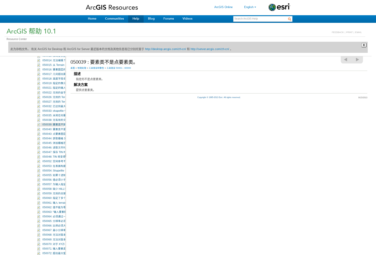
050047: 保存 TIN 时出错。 (58, 152)
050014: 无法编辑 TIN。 (56, 60)
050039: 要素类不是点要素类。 (60, 124)
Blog (151, 18)
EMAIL (358, 32)
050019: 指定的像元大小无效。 (60, 83)
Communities (114, 18)
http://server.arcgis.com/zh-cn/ (210, 49)
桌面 (72, 68)
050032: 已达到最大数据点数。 (60, 106)
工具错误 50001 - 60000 (119, 68)
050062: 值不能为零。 (55, 207)
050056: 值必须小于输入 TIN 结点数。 (64, 179)
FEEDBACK (338, 32)
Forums (168, 18)
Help (136, 18)
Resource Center (17, 39)
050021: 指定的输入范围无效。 (60, 88)
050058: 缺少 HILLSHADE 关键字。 (63, 189)
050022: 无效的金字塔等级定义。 (62, 92)
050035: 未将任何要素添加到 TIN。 (63, 115)
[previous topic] (345, 59)
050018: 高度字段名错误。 (58, 78)
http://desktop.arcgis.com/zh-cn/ (165, 49)
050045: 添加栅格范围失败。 (59, 143)
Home (92, 18)
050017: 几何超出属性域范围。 (60, 74)
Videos (187, 18)
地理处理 (81, 68)
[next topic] (357, 59)
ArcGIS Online (223, 7)
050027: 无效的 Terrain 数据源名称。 (64, 101)
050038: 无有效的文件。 (56, 120)
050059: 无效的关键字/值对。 (59, 193)
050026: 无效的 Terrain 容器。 (60, 97)
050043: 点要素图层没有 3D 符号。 (63, 134)
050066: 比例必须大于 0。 (57, 225)
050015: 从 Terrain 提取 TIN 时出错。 (64, 65)
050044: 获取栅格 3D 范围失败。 (61, 138)
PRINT (349, 32)
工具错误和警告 (96, 68)
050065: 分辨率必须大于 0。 (59, 221)
